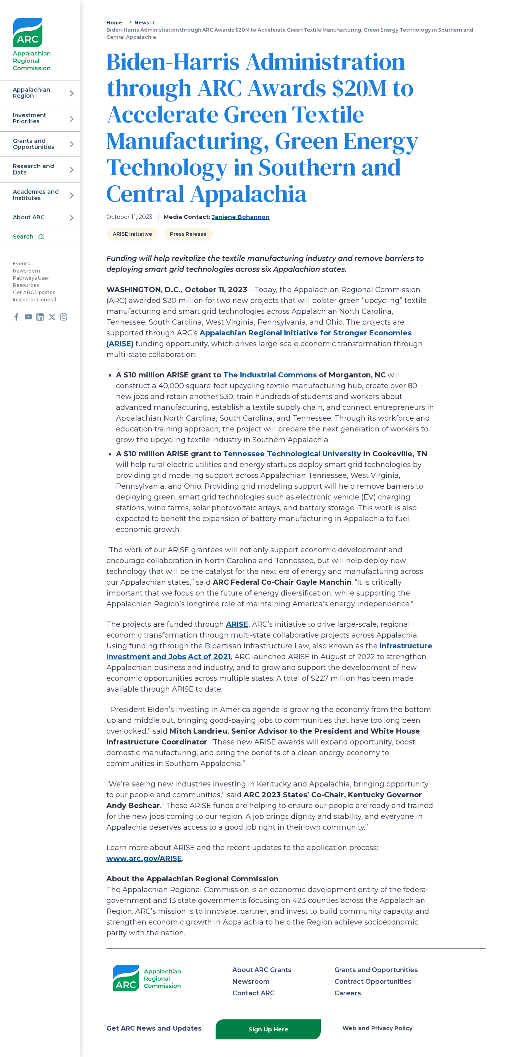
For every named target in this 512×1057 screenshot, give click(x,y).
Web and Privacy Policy (377, 1028)
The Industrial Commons (270, 375)
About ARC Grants (262, 970)
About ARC (28, 217)
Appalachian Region (31, 92)
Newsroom (26, 271)
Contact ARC (253, 993)
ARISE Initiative (132, 234)
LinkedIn (40, 317)
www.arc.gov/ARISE (144, 858)
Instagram (63, 317)
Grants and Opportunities (33, 143)
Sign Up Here (268, 1029)
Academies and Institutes (36, 194)
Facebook (16, 317)
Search (23, 236)
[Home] (32, 44)
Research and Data (33, 169)
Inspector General (34, 300)
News (141, 23)
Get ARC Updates (34, 292)
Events (21, 264)
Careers (347, 993)
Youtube (28, 317)
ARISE (237, 624)
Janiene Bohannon (241, 217)
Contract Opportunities (373, 981)
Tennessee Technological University (292, 453)
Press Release (188, 234)
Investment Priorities (29, 118)
